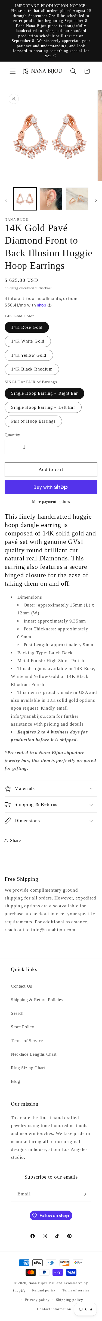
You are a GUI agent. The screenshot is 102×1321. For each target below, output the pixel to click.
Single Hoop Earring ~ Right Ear (44, 393)
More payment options (51, 502)
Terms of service (75, 1290)
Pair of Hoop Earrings (33, 421)
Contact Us (21, 986)
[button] (13, 71)
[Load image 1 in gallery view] (25, 198)
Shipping (11, 288)
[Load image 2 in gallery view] (50, 198)
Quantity (12, 435)
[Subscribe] (84, 1194)
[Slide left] (6, 200)
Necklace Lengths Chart (34, 1054)
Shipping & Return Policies (37, 999)
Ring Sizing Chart (28, 1067)
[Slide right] (96, 200)
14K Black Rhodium (31, 369)
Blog (15, 1081)
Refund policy (44, 1290)
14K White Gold (27, 341)
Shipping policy (69, 1300)
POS (52, 1283)
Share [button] (15, 840)
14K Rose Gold (26, 327)
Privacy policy (37, 1300)
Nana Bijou (38, 1283)
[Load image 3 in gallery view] (77, 198)
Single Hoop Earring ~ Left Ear (43, 407)
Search (17, 1013)
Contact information (54, 1309)
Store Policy (22, 1027)
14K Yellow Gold (28, 355)
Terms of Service (27, 1040)
